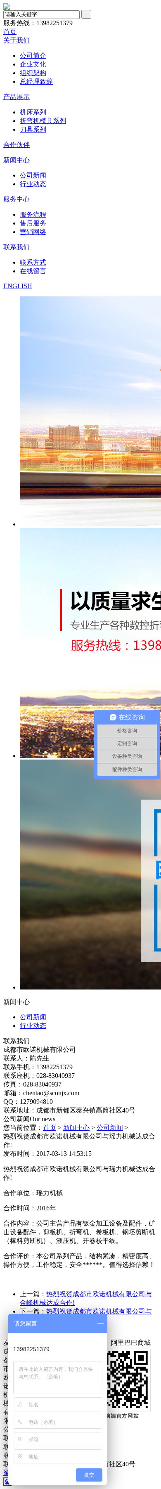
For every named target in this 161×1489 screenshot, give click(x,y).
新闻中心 (16, 159)
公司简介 (33, 55)
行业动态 (33, 183)
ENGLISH (17, 285)
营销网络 (33, 231)
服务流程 (33, 214)
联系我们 (16, 247)
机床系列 (33, 112)
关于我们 (16, 40)
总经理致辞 (36, 81)
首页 (10, 31)
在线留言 (33, 271)
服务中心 (16, 199)
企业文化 (33, 64)
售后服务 (33, 223)
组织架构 (33, 72)
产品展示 (16, 96)
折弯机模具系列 (43, 120)
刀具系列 (33, 129)
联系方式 (33, 262)
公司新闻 (33, 175)
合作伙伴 (16, 144)
